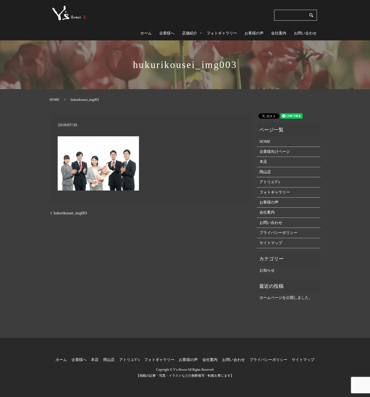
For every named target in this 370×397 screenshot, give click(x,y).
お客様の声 (254, 33)
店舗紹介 (189, 33)
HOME (54, 100)
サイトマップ (270, 243)
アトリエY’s (269, 182)
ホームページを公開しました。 (286, 298)
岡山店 (265, 172)
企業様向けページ (274, 152)
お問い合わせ (305, 33)
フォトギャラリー (222, 33)
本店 (263, 162)
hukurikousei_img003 (70, 213)
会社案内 (278, 33)
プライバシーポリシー (278, 233)
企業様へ (166, 33)
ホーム (146, 33)
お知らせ (267, 270)
